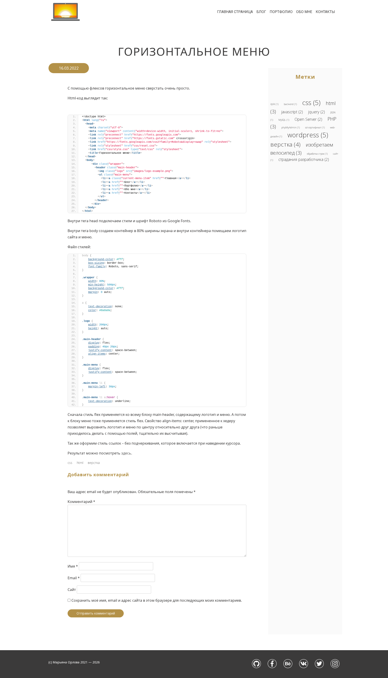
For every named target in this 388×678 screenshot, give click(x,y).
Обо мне (304, 12)
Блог (261, 12)
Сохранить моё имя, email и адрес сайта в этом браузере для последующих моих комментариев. (156, 600)
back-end (290, 104)
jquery (316, 111)
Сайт (72, 589)
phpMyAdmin (290, 127)
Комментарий (81, 501)
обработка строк (317, 153)
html (80, 463)
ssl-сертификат (315, 127)
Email (74, 577)
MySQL (283, 119)
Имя (73, 566)
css (70, 463)
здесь (126, 453)
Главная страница (235, 12)
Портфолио (281, 12)
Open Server (308, 119)
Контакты (325, 12)
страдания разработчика (303, 159)
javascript (292, 111)
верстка (94, 463)
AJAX (274, 104)
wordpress (307, 134)
